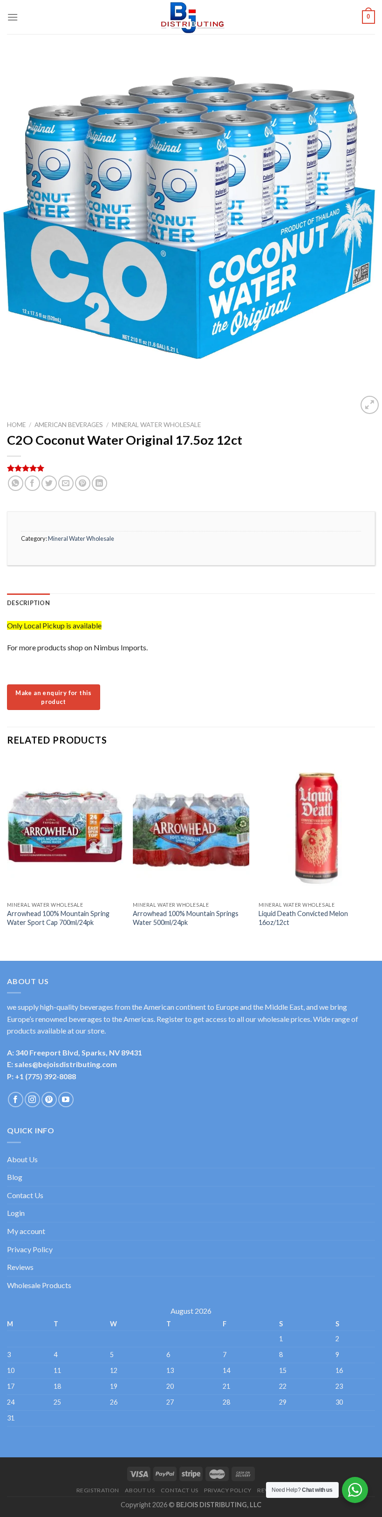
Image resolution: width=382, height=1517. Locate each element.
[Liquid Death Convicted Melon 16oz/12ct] (317, 827)
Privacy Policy (30, 1249)
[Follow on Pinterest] (49, 1099)
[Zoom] (370, 405)
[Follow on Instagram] (32, 1099)
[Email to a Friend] (66, 483)
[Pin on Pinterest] (82, 483)
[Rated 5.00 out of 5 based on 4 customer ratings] (191, 468)
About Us (22, 1159)
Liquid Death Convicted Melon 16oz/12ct (303, 918)
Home (16, 424)
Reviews (20, 1266)
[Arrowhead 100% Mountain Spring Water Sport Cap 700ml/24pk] (65, 827)
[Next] (375, 851)
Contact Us (25, 1195)
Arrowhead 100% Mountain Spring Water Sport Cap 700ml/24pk (58, 918)
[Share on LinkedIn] (99, 483)
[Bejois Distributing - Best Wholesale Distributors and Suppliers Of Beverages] (191, 17)
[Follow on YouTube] (66, 1099)
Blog (14, 1176)
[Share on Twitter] (49, 483)
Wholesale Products (39, 1285)
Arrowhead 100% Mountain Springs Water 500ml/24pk (186, 918)
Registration (97, 1490)
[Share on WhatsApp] (15, 483)
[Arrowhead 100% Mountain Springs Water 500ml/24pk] (191, 827)
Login (16, 1212)
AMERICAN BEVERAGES (68, 424)
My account (26, 1231)
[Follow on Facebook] (15, 1099)
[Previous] (7, 851)
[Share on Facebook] (32, 483)
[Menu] (12, 17)
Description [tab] (28, 603)
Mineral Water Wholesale (156, 424)
